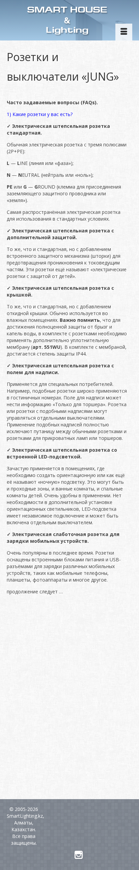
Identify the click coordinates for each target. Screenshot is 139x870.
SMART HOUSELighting (67, 21)
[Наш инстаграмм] (79, 855)
